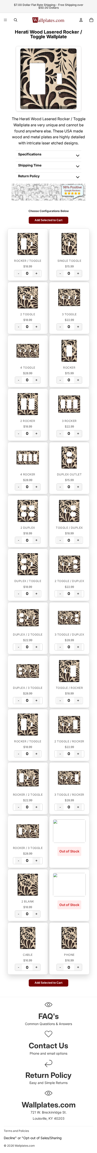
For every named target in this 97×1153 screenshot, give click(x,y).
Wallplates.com (25, 1146)
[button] (27, 244)
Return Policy (29, 176)
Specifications (29, 154)
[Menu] (5, 20)
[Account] (81, 20)
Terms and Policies (16, 1131)
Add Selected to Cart (48, 220)
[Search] (15, 20)
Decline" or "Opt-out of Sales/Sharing (33, 1138)
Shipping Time (29, 165)
